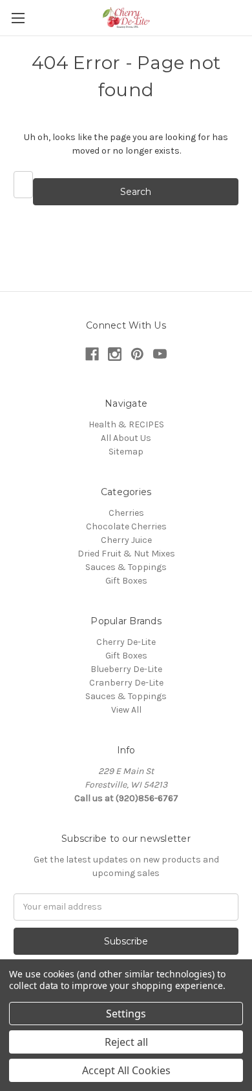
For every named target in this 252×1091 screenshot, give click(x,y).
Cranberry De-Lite (126, 682)
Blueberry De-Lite (126, 669)
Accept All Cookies (126, 1070)
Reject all (126, 1042)
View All (126, 709)
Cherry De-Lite (126, 642)
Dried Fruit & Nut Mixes (126, 553)
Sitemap (126, 451)
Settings (126, 1013)
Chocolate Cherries (126, 526)
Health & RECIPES (126, 424)
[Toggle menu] (18, 18)
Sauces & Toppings (126, 567)
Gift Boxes (126, 580)
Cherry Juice (126, 540)
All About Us (126, 438)
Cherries (126, 512)
